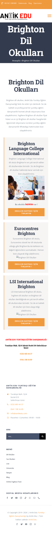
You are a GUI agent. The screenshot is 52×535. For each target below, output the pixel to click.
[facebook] (7, 498)
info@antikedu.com (19, 413)
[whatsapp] (30, 498)
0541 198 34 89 (26, 359)
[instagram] (21, 498)
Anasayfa (16, 60)
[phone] (39, 498)
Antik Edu (32, 519)
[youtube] (16, 498)
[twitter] (12, 498)
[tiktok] (25, 498)
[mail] (34, 498)
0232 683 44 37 (26, 353)
